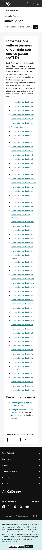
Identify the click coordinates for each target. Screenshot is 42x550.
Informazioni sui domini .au (22, 123)
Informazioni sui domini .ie (22, 238)
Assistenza (6, 459)
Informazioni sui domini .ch (22, 155)
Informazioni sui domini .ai (22, 110)
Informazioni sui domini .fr (22, 226)
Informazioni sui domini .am (22, 114)
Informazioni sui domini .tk (22, 345)
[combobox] (18, 27)
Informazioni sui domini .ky (22, 270)
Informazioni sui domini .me (22, 279)
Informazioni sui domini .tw (22, 358)
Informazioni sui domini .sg (22, 329)
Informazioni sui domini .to (22, 350)
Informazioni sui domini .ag (22, 106)
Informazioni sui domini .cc (22, 151)
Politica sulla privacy (22, 516)
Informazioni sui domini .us (22, 373)
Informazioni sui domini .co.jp (23, 178)
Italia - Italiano (8, 501)
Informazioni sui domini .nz (22, 304)
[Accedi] (33, 4)
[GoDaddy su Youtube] (27, 508)
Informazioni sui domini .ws (22, 390)
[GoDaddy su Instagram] (9, 508)
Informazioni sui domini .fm (22, 222)
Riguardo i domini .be (19, 127)
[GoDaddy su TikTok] (15, 508)
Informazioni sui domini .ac (22, 102)
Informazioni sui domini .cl (22, 159)
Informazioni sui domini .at (22, 119)
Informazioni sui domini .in (22, 242)
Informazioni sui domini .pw (22, 320)
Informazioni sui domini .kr (22, 266)
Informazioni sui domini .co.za (23, 183)
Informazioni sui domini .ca (22, 146)
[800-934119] (28, 4)
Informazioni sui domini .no (22, 295)
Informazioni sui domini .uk (22, 362)
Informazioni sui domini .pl (22, 316)
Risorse (5, 465)
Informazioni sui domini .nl (22, 291)
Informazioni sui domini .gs (22, 234)
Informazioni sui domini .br (22, 131)
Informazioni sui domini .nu (22, 300)
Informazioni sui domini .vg (22, 386)
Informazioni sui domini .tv (22, 354)
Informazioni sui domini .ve (22, 382)
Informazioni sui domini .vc (22, 377)
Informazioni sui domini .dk (22, 202)
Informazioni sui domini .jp (22, 262)
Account (5, 477)
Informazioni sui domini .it (22, 251)
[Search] (35, 27)
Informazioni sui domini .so (22, 337)
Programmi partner (10, 471)
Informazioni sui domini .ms (22, 283)
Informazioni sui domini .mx (22, 287)
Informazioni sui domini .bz (22, 142)
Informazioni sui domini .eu (22, 210)
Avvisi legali (8, 516)
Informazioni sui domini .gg (22, 230)
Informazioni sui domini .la (22, 274)
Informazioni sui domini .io (22, 247)
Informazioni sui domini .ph (22, 312)
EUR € (34, 501)
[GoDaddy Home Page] (11, 492)
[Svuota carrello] (38, 3)
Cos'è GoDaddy (8, 453)
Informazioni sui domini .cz (22, 187)
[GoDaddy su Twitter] (21, 508)
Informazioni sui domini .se (22, 325)
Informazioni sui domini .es (22, 206)
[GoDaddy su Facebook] (4, 508)
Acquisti (5, 483)
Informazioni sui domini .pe (22, 308)
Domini (16, 16)
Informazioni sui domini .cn (22, 163)
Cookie (35, 516)
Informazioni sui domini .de (22, 191)
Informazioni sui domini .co (22, 174)
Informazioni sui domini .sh (22, 333)
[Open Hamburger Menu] (3, 4)
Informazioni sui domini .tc (22, 341)
